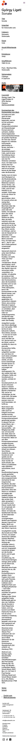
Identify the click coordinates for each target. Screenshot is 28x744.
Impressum (13, 736)
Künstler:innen (6, 723)
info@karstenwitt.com (8, 720)
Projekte (4, 725)
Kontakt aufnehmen (7, 732)
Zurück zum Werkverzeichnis (10, 697)
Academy (5, 726)
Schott (4, 690)
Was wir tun (5, 729)
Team (3, 731)
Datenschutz (5, 736)
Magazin (4, 728)
